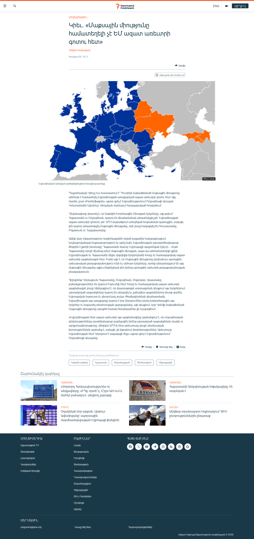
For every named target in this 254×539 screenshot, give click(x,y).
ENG (216, 6)
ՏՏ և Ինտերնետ (82, 496)
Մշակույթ (79, 502)
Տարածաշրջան (82, 483)
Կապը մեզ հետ (82, 527)
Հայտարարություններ (140, 527)
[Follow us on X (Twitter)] (138, 446)
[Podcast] (179, 446)
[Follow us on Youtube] (146, 446)
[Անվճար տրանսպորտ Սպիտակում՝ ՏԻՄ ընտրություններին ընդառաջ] (147, 415)
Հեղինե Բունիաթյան (79, 50)
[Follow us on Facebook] (130, 446)
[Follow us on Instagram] (163, 446)
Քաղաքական (81, 451)
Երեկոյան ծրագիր (30, 470)
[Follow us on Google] (187, 446)
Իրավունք (79, 458)
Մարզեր (173, 407)
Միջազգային (78, 17)
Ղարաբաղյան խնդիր (85, 477)
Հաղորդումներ (28, 464)
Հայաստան (67, 382)
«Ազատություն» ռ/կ (31, 527)
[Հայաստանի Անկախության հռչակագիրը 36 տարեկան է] (147, 390)
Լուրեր (77, 445)
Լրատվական (28, 458)
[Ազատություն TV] (227, 6)
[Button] (180, 65)
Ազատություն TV (30, 445)
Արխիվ (77, 509)
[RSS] (171, 446)
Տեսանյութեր (27, 451)
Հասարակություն (83, 470)
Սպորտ (64, 407)
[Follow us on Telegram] (155, 446)
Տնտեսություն (81, 464)
